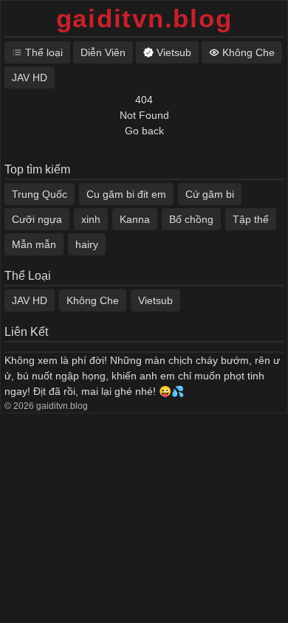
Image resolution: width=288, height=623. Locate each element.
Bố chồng (191, 219)
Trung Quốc (39, 194)
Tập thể (251, 219)
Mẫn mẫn (34, 244)
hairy (86, 244)
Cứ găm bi (209, 194)
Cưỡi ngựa (37, 219)
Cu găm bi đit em (126, 194)
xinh (90, 219)
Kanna (135, 219)
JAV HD (29, 300)
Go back (144, 131)
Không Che (92, 300)
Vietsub (155, 300)
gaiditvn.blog (144, 18)
